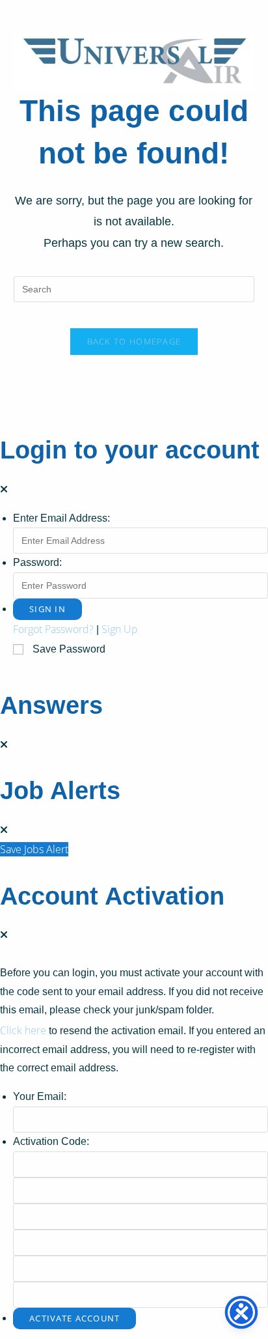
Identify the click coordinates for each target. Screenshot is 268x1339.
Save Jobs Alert (34, 849)
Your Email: (39, 1096)
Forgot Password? (53, 629)
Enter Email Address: (61, 518)
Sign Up (119, 629)
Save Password (69, 649)
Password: (37, 562)
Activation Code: (51, 1141)
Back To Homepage (134, 341)
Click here (23, 1030)
